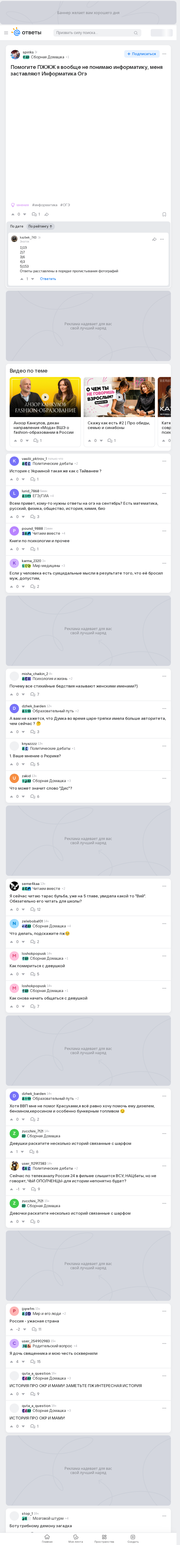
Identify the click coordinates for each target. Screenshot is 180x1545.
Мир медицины (46, 566)
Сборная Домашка (47, 57)
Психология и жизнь (50, 679)
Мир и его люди (47, 1314)
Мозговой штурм (48, 1518)
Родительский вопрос (52, 1346)
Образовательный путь (53, 711)
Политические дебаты (53, 464)
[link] (45, 412)
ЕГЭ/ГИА (41, 496)
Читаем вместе (46, 533)
